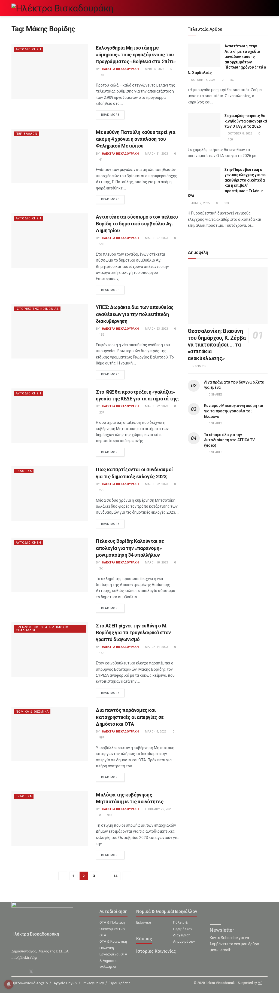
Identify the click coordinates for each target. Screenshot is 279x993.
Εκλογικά (143, 922)
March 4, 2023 (155, 731)
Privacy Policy (93, 983)
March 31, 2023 (156, 153)
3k (100, 568)
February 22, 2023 (158, 809)
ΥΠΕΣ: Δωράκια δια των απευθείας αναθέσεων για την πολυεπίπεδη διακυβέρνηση (135, 314)
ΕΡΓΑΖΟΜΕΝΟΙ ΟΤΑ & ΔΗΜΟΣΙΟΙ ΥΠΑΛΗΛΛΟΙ (42, 629)
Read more (110, 115)
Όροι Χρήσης (120, 983)
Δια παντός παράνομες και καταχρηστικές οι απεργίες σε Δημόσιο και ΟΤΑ (130, 717)
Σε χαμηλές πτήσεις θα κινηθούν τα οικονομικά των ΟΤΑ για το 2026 (246, 121)
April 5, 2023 (154, 69)
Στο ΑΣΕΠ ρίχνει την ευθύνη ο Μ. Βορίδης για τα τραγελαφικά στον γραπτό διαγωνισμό (133, 632)
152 (101, 334)
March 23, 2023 (156, 328)
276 (101, 490)
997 (101, 737)
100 (230, 139)
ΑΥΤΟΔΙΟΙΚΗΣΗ (28, 49)
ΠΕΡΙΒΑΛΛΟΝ (26, 134)
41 (100, 159)
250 (231, 80)
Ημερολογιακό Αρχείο (29, 983)
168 (101, 653)
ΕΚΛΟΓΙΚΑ (24, 471)
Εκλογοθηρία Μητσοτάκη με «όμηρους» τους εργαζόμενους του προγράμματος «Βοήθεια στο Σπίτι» (135, 54)
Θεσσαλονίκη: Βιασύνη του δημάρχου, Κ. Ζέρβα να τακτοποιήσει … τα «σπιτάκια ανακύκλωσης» (217, 344)
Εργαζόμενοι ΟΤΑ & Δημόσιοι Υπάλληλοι (113, 960)
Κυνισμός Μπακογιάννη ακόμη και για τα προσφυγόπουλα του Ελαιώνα (233, 410)
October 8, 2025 (202, 80)
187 (101, 75)
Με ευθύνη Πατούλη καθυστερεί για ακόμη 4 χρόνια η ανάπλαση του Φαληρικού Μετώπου (135, 139)
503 (101, 244)
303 (226, 203)
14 (115, 876)
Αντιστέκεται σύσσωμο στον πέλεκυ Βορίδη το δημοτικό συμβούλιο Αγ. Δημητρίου (137, 223)
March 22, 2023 (156, 406)
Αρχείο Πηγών (65, 983)
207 (101, 412)
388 (109, 815)
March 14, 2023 (156, 647)
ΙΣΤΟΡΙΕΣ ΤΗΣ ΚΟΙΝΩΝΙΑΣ (37, 309)
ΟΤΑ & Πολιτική (112, 922)
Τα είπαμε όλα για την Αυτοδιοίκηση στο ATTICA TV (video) (229, 440)
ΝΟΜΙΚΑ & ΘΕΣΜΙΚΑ (32, 711)
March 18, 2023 (156, 562)
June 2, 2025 (200, 203)
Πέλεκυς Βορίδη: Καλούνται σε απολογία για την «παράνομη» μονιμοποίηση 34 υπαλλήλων (130, 547)
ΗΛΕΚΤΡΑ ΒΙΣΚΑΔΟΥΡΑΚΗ (120, 69)
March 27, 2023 (156, 238)
